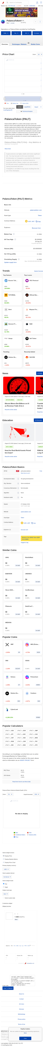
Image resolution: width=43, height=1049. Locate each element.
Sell (26, 33)
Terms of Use (21, 1024)
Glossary (21, 1009)
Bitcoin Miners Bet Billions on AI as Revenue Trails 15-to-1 (17, 405)
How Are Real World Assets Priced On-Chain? (18, 452)
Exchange (36, 33)
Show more (8, 148)
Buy (15, 33)
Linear (19, 107)
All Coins (21, 1004)
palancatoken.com (36, 210)
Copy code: (5, 985)
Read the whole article (11, 409)
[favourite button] (35, 21)
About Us (21, 994)
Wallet (5, 33)
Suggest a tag (24, 542)
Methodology (21, 1014)
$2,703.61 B (11, 6)
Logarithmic (27, 107)
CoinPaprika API (7, 110)
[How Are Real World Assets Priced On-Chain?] (18, 432)
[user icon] (37, 2)
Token (40, 215)
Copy (39, 221)
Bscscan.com (36, 228)
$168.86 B (32, 6)
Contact (21, 999)
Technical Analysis (27, 111)
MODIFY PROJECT (25, 760)
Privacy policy (21, 1019)
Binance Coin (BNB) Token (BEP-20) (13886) (31, 538)
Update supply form (10, 262)
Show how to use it (25, 473)
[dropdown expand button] (40, 21)
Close (25, 1038)
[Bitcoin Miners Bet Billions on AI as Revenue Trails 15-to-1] (18, 385)
